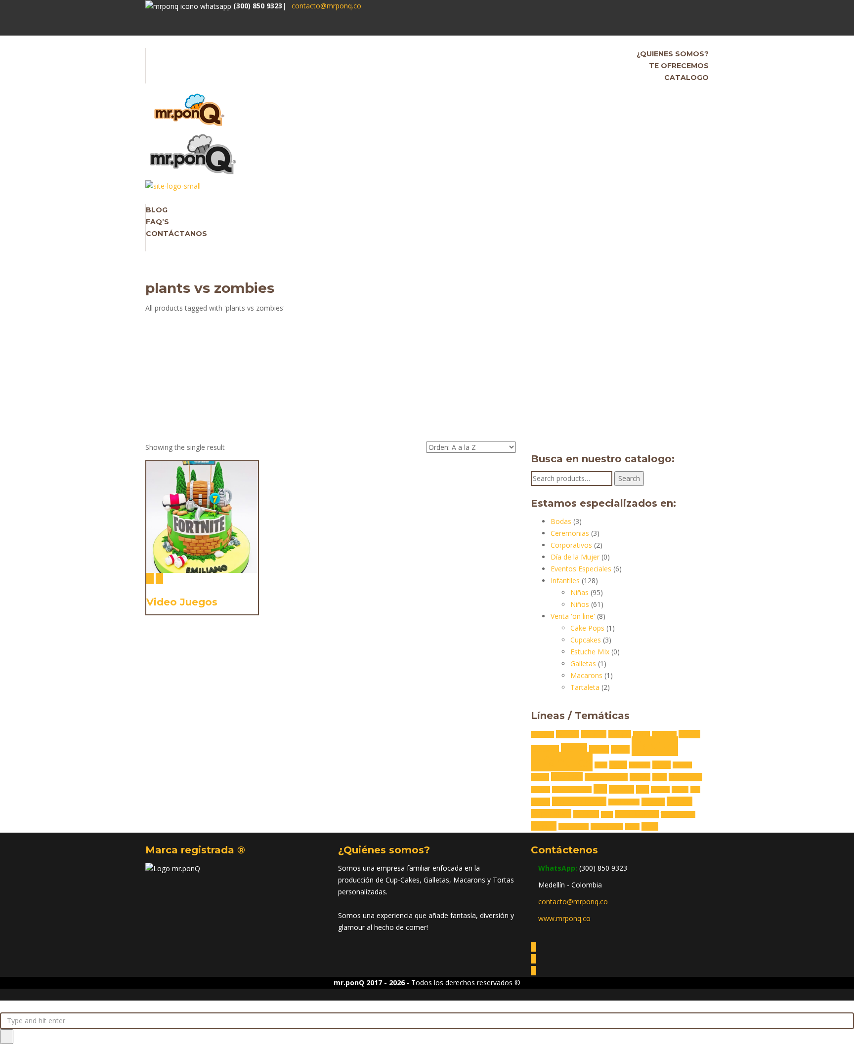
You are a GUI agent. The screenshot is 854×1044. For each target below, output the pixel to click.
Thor (607, 814)
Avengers (542, 734)
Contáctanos (176, 233)
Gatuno (682, 765)
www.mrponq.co (564, 918)
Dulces (599, 749)
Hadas (540, 777)
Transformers (678, 814)
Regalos (653, 802)
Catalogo (686, 77)
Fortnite (639, 765)
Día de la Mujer (575, 557)
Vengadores (573, 826)
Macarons (586, 675)
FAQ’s (157, 221)
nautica (540, 789)
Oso (600, 789)
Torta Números (637, 814)
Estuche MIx (589, 651)
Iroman (640, 777)
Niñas (579, 592)
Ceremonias (570, 533)
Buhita (641, 734)
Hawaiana (567, 776)
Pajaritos (621, 789)
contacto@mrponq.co (326, 5)
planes (680, 789)
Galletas (583, 663)
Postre (540, 802)
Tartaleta (584, 687)
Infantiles (565, 580)
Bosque (619, 734)
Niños (579, 604)
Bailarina (593, 734)
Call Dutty (664, 734)
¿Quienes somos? (673, 53)
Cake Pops (587, 628)
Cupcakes (585, 639)
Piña (642, 789)
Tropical (543, 826)
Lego (659, 777)
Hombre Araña (606, 777)
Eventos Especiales (581, 568)
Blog (157, 209)
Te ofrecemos (679, 65)
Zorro (649, 826)
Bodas (561, 521)
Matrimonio (685, 777)
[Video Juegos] (150, 578)
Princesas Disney (579, 801)
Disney (574, 748)
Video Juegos (181, 602)
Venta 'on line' (573, 616)
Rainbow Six (624, 802)
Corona (689, 734)
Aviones (567, 734)
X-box (632, 826)
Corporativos (571, 545)
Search (629, 478)
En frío (620, 749)
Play (695, 789)
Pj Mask (660, 789)
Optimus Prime (572, 789)
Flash (601, 765)
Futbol (661, 765)
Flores (618, 765)
